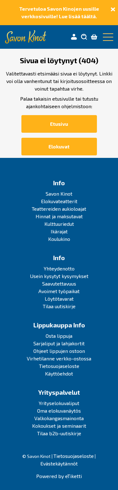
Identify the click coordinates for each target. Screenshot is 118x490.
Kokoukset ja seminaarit (59, 426)
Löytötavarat (59, 299)
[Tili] (74, 37)
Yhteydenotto (59, 268)
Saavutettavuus (59, 284)
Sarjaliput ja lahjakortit (59, 343)
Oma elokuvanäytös (59, 411)
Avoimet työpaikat (59, 291)
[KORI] (94, 37)
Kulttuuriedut (59, 224)
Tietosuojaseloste (59, 366)
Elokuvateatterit (59, 201)
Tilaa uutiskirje (59, 306)
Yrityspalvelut (59, 392)
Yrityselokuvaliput (59, 403)
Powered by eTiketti (59, 476)
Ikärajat (59, 231)
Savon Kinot (59, 194)
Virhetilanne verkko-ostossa (59, 358)
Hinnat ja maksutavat (59, 216)
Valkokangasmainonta (59, 418)
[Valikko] (106, 37)
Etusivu (59, 124)
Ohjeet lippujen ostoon (59, 351)
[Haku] (84, 37)
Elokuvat (59, 146)
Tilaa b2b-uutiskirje (59, 433)
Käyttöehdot (59, 373)
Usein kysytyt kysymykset (59, 276)
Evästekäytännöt (59, 463)
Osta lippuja (59, 336)
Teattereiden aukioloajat (59, 209)
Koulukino (59, 239)
